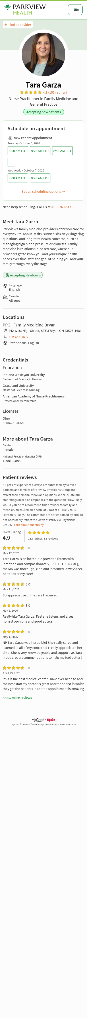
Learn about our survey (28, 525)
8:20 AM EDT (40, 150)
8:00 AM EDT (18, 150)
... (11, 162)
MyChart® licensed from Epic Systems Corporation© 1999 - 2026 (44, 724)
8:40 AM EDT (62, 150)
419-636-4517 (61, 207)
